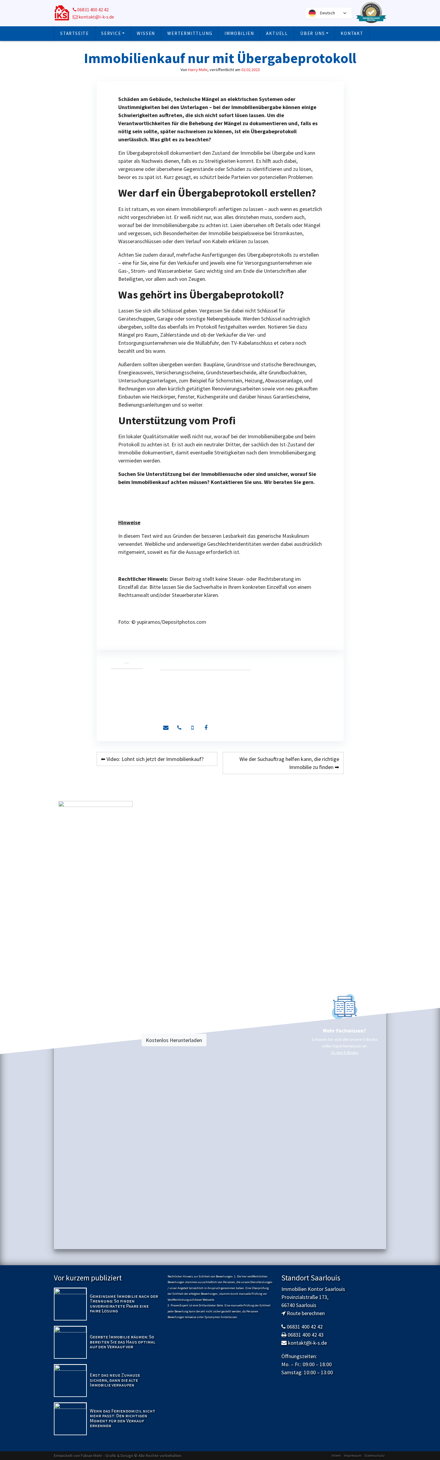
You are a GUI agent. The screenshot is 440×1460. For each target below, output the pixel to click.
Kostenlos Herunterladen (174, 1040)
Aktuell (277, 33)
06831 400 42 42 (92, 10)
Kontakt (352, 33)
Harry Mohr (197, 69)
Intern (336, 1455)
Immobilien (239, 33)
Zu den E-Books (345, 1052)
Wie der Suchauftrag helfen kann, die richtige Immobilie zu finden (289, 763)
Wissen (146, 33)
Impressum (353, 1455)
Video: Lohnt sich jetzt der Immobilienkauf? (155, 759)
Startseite (74, 33)
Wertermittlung (189, 33)
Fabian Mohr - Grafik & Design (107, 1455)
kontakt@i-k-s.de (96, 17)
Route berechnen (306, 1313)
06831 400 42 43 (306, 1334)
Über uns (312, 33)
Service (111, 33)
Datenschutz (375, 1455)
